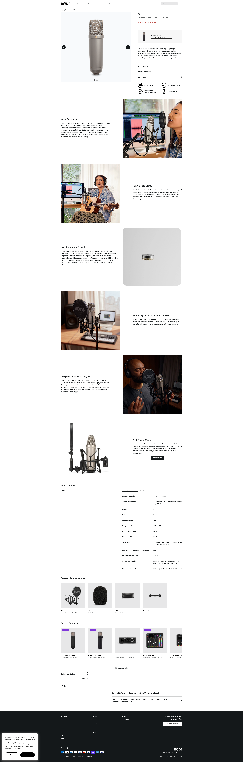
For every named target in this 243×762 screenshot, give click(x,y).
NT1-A (74, 10)
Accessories (64, 729)
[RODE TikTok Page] (174, 756)
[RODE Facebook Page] (161, 756)
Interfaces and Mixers (67, 723)
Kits (62, 732)
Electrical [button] (130, 491)
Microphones (65, 720)
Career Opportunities (128, 726)
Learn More (157, 458)
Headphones (64, 726)
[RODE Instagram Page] (167, 756)
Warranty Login (96, 723)
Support (111, 4)
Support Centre (96, 720)
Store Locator (96, 726)
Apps (89, 4)
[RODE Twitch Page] (177, 756)
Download (85, 678)
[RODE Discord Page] (181, 756)
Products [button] (80, 4)
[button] (181, 4)
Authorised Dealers (97, 729)
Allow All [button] (27, 755)
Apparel (63, 735)
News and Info (126, 723)
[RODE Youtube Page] (171, 756)
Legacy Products (65, 10)
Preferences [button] (12, 755)
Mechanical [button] (144, 491)
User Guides (100, 4)
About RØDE (125, 720)
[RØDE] (65, 3)
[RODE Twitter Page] (164, 756)
